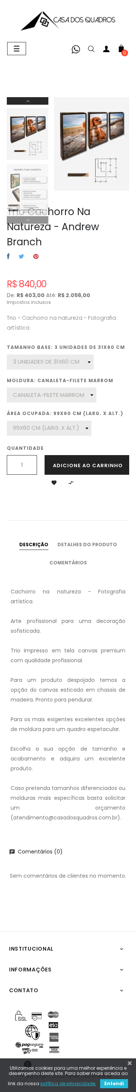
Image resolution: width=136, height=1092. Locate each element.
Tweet (21, 256)
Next (27, 101)
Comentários (68, 562)
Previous (27, 220)
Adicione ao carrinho (88, 465)
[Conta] (106, 50)
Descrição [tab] (33, 544)
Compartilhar (8, 256)
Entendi (114, 1083)
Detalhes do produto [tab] (87, 544)
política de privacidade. (68, 1083)
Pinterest (36, 256)
